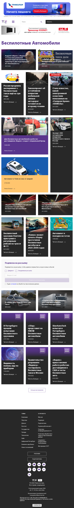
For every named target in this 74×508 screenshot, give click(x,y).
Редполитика (42, 423)
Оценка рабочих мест (44, 426)
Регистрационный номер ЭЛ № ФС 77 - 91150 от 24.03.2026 (37, 489)
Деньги (23, 423)
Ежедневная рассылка (25, 270)
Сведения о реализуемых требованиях (42, 441)
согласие (13, 284)
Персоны (24, 420)
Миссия (40, 417)
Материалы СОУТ (43, 446)
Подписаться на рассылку (37, 280)
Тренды (23, 432)
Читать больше (8, 150)
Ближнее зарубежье (27, 444)
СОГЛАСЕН (37, 505)
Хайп (22, 438)
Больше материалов (37, 390)
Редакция (41, 420)
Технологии (25, 435)
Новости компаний (27, 447)
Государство (25, 429)
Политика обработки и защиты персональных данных (45, 435)
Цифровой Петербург (28, 441)
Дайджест (11, 270)
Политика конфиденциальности (45, 430)
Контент (24, 426)
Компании (24, 417)
